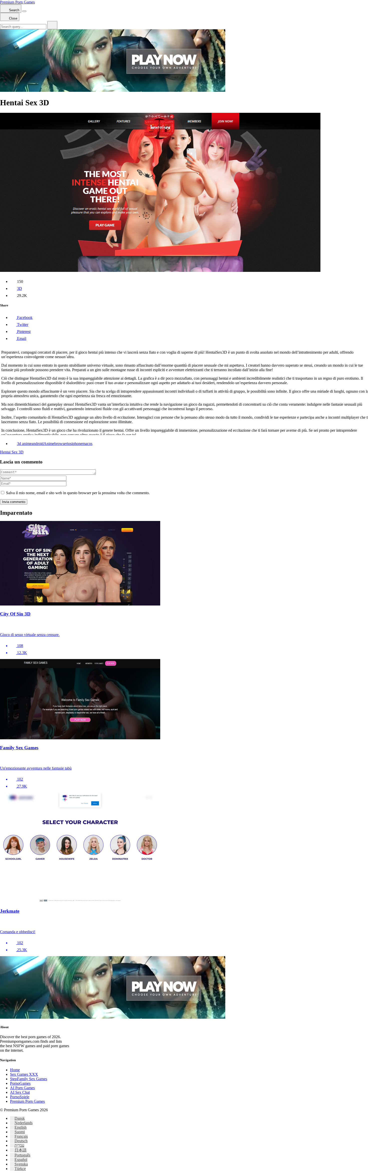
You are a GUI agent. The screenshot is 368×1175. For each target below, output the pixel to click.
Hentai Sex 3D (12, 452)
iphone (77, 443)
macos (87, 443)
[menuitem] (17, 1118)
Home (15, 1070)
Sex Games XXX (24, 1074)
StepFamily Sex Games (28, 1079)
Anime (49, 443)
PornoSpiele (19, 1097)
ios (69, 443)
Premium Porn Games (17, 2)
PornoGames (20, 1083)
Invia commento (13, 502)
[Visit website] (184, 625)
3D (19, 288)
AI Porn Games (22, 1088)
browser (60, 443)
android (38, 443)
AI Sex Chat (20, 1092)
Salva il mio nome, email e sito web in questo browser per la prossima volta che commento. (78, 493)
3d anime (24, 443)
